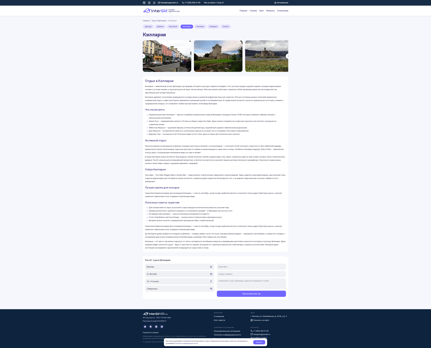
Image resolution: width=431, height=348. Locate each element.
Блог (261, 10)
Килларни (187, 26)
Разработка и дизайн (150, 332)
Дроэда (148, 26)
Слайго (226, 26)
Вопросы (270, 10)
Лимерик (213, 26)
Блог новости (219, 320)
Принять (259, 342)
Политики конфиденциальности (186, 343)
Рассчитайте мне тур (251, 294)
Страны (253, 10)
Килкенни (173, 26)
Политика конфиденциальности (227, 335)
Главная (243, 10)
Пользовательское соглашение (227, 331)
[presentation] (142, 56)
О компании (282, 10)
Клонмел (200, 26)
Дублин (160, 26)
